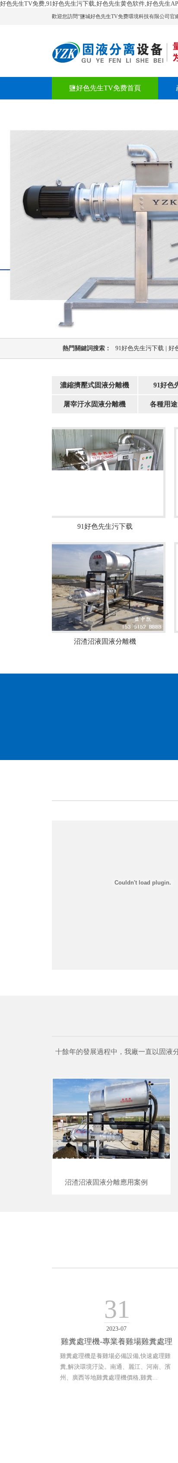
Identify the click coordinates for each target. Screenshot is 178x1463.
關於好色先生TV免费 (101, 110)
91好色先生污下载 (141, 348)
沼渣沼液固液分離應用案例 (106, 1182)
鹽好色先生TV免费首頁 (105, 88)
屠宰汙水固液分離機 (95, 404)
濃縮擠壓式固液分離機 (94, 385)
